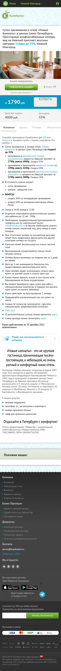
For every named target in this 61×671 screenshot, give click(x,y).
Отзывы (36, 127)
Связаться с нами (11, 553)
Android (6, 140)
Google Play (29, 587)
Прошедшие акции (13, 516)
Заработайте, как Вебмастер (18, 512)
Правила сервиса (12, 494)
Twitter (13, 566)
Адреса (23, 127)
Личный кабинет (57, 3)
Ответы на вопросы (14, 498)
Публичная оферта (13, 534)
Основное (8, 127)
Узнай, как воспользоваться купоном (28, 338)
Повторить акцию (21, 87)
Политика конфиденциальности (20, 538)
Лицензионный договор (16, 530)
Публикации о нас (13, 486)
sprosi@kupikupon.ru (13, 549)
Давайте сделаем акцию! (16, 508)
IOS (45, 137)
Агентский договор (13, 526)
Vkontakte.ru (8, 566)
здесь (54, 314)
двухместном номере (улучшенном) (26, 157)
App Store (10, 587)
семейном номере (45, 165)
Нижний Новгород (30, 3)
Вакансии (9, 490)
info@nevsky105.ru (15, 225)
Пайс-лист (10, 310)
